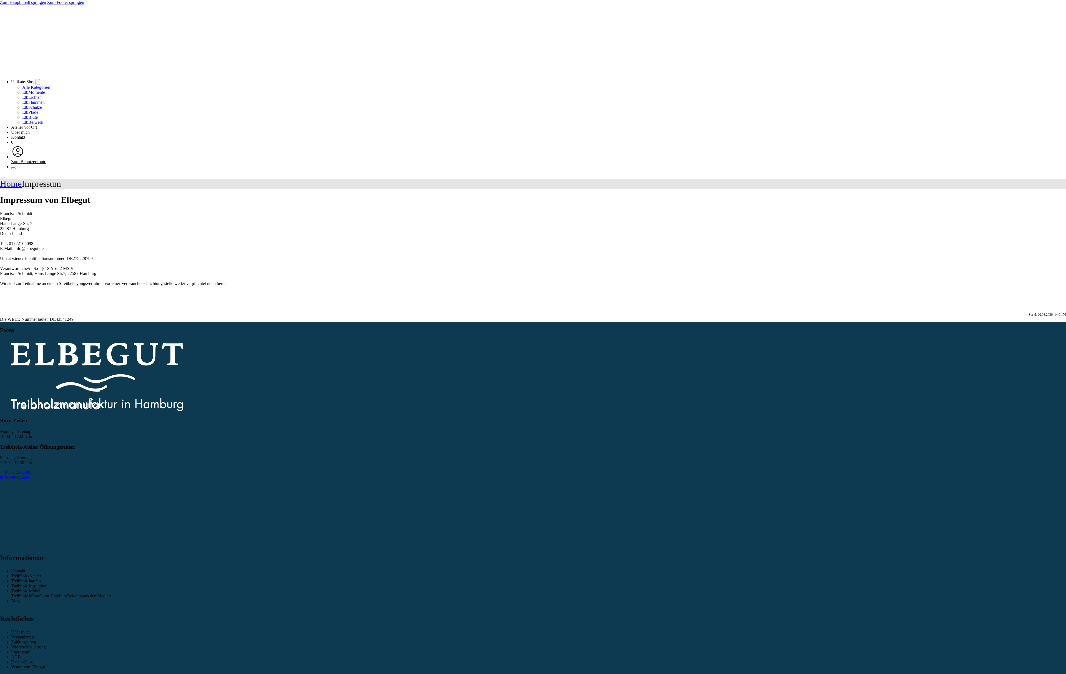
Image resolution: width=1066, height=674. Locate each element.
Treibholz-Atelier (26, 576)
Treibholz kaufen (26, 581)
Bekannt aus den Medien (89, 596)
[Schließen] (13, 168)
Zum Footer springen (65, 2)
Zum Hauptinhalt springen (23, 2)
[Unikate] (38, 82)
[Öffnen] (2, 177)
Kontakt (18, 137)
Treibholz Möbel (25, 591)
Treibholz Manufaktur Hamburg (39, 596)
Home (11, 184)
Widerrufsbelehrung (28, 647)
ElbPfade (30, 112)
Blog (15, 601)
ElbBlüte (30, 117)
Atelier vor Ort (24, 127)
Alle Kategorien (36, 87)
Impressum (20, 652)
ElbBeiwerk (32, 122)
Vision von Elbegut (28, 667)
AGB (16, 657)
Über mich (20, 132)
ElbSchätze (32, 107)
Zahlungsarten (23, 642)
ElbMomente (33, 92)
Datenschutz (22, 662)
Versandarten (22, 637)
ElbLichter (31, 97)
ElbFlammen (33, 102)
